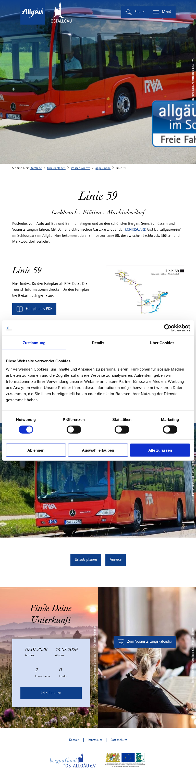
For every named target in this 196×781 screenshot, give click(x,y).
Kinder (63, 676)
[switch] (74, 430)
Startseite (36, 168)
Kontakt (74, 740)
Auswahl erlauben (98, 450)
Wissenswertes (80, 168)
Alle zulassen (160, 450)
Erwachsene (43, 676)
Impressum (95, 740)
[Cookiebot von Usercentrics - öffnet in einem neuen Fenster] (167, 328)
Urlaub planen (56, 168)
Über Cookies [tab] (162, 343)
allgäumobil (103, 168)
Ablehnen (35, 450)
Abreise (60, 655)
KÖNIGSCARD (135, 230)
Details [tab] (98, 343)
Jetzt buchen (51, 693)
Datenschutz (119, 740)
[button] (34, 309)
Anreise (30, 655)
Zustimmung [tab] (34, 343)
